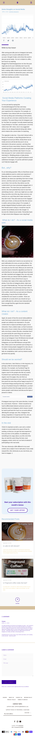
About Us (11, 697)
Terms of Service (23, 699)
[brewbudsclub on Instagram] (17, 721)
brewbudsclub (20, 725)
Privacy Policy (11, 699)
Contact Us (19, 697)
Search (5, 697)
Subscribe (27, 712)
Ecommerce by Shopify (19, 727)
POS (12, 727)
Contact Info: (17, 704)
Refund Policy (28, 697)
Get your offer (17, 510)
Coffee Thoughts (14, 11)
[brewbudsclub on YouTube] (20, 721)
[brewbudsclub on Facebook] (15, 721)
